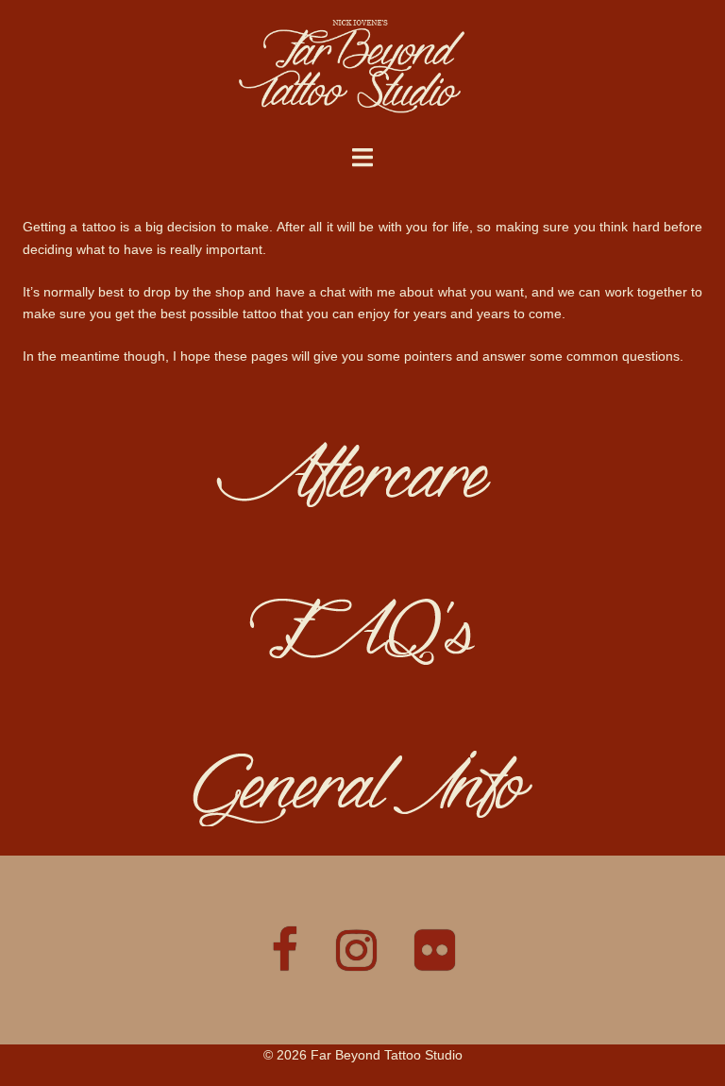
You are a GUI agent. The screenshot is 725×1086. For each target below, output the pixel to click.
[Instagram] (356, 962)
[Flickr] (434, 962)
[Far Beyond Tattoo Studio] (363, 71)
